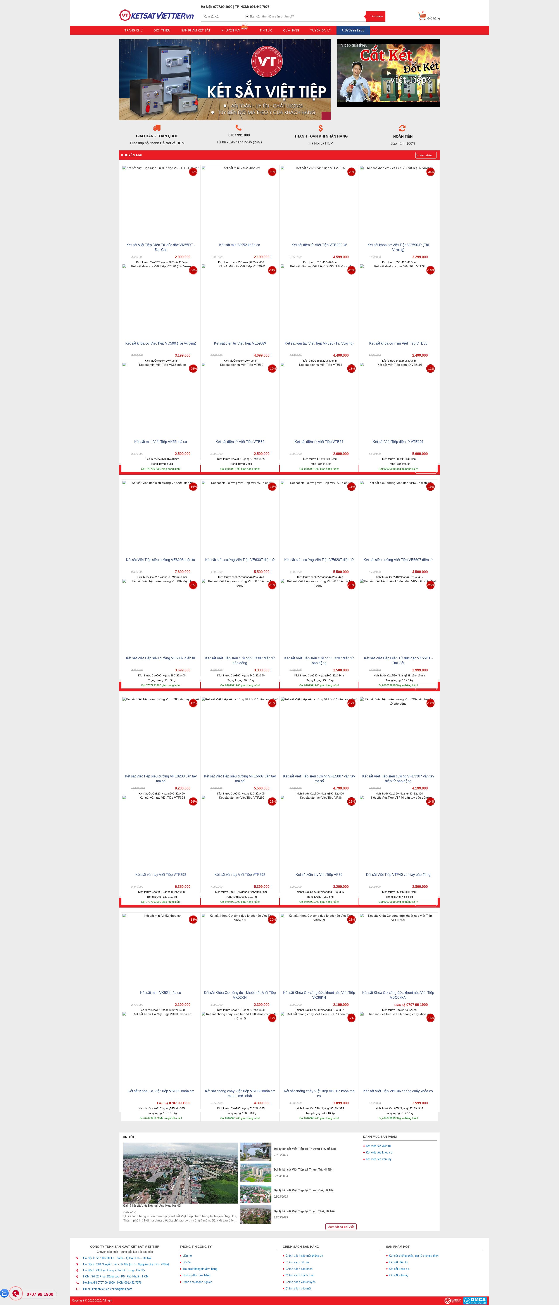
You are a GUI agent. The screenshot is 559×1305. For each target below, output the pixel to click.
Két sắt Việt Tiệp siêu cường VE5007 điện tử (160, 658)
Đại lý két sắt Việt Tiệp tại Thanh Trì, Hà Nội (303, 1169)
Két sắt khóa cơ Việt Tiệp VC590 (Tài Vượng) (160, 343)
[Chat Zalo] (4, 1293)
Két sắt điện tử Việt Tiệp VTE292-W (319, 245)
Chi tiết (142, 270)
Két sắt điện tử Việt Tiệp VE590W (240, 343)
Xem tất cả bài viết (341, 1226)
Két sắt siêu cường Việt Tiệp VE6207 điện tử (319, 560)
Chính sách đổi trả (297, 1262)
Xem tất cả (211, 16)
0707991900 (354, 30)
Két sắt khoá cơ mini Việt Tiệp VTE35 (398, 343)
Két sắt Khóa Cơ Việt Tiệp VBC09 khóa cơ (161, 1091)
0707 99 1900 (40, 1294)
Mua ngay (180, 270)
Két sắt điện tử (398, 1262)
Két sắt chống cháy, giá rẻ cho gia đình (413, 1255)
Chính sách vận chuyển (301, 1282)
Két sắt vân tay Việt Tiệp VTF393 (160, 874)
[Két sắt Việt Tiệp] (156, 13)
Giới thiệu (162, 30)
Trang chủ (133, 30)
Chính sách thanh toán (300, 1275)
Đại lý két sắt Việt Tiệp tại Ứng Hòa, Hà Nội (152, 1205)
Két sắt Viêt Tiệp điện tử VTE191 (398, 442)
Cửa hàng (291, 30)
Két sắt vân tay (398, 1275)
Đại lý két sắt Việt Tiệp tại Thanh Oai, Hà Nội (304, 1190)
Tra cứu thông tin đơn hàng (200, 1268)
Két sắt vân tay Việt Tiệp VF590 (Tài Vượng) (319, 343)
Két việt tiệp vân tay (379, 1159)
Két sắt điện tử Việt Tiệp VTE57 (319, 442)
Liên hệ (187, 1255)
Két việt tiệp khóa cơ (379, 1152)
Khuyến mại (231, 30)
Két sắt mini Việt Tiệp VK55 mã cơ (160, 442)
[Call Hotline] (16, 1293)
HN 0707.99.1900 (104, 1282)
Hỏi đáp (187, 1262)
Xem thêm (426, 155)
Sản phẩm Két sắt (195, 30)
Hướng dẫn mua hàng (196, 1275)
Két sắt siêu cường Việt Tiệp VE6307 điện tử (240, 560)
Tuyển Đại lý (320, 30)
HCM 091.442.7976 (129, 1282)
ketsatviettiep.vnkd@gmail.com (112, 1289)
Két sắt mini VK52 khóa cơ (240, 245)
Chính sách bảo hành (299, 1268)
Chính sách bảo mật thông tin (304, 1255)
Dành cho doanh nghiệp (197, 1282)
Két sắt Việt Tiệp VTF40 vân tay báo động (398, 874)
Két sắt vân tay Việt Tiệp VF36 (319, 874)
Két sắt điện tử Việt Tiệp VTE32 (240, 442)
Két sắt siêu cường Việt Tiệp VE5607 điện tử (398, 560)
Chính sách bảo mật (298, 1288)
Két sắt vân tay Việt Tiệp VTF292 (239, 874)
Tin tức (266, 30)
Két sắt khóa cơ (399, 1268)
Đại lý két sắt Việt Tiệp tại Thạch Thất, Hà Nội (304, 1211)
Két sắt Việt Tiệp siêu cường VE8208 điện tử (160, 560)
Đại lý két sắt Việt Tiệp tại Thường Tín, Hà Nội (305, 1148)
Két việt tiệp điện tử (378, 1146)
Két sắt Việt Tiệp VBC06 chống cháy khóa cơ (398, 1091)
